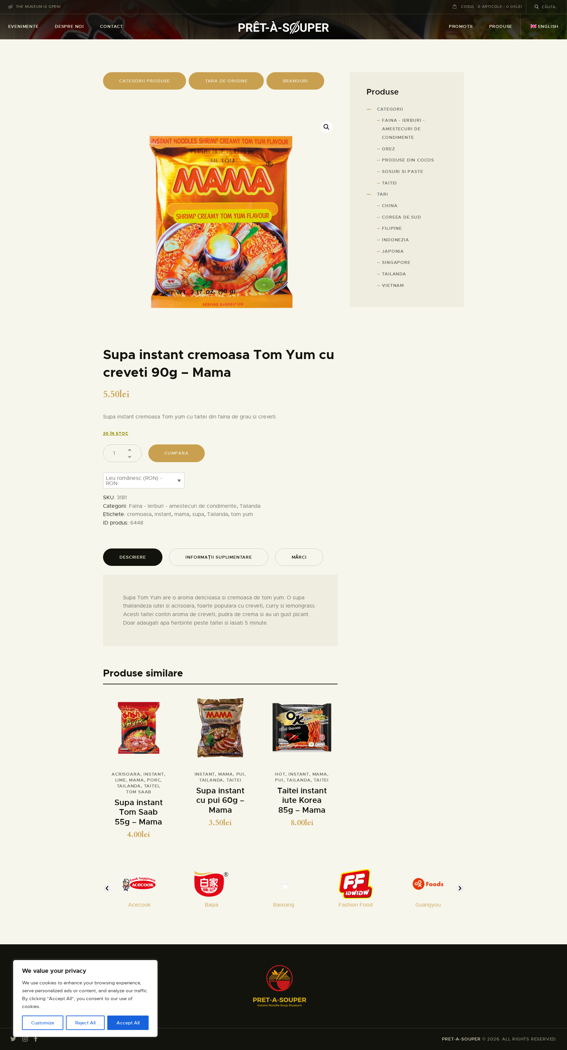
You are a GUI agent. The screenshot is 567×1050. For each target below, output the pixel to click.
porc (153, 780)
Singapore (396, 262)
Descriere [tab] (132, 557)
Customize (42, 1023)
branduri (295, 81)
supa (198, 514)
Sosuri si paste (402, 171)
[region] (85, 998)
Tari (382, 194)
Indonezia (395, 240)
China (389, 205)
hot (280, 774)
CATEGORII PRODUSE (144, 81)
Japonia (393, 251)
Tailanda (250, 506)
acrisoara (126, 774)
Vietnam (393, 285)
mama (181, 514)
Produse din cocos (408, 160)
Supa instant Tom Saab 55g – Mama (139, 812)
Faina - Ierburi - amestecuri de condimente (183, 506)
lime (120, 780)
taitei (151, 786)
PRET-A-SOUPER (461, 1039)
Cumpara (176, 453)
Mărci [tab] (299, 557)
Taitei (389, 183)
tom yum (242, 514)
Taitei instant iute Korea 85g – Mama (302, 800)
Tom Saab (138, 792)
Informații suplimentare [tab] (218, 557)
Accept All (127, 1023)
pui (240, 774)
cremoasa (139, 514)
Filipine (392, 228)
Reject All (85, 1023)
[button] (326, 127)
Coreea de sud (401, 217)
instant (163, 514)
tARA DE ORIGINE (226, 81)
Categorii (390, 109)
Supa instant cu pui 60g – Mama (220, 800)
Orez (388, 149)
